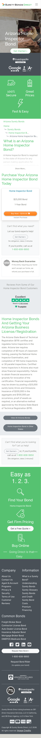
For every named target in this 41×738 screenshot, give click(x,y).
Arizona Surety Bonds (13, 121)
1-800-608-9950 (20, 249)
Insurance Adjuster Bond (14, 632)
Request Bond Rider (20, 661)
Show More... (20, 168)
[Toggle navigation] (36, 4)
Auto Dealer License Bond (14, 629)
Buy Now (19, 213)
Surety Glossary (30, 589)
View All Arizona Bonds (20, 418)
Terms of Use (8, 596)
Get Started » (20, 51)
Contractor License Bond (14, 625)
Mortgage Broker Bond (13, 635)
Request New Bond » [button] (20, 651)
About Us (6, 576)
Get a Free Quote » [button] (20, 528)
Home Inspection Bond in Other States (20, 427)
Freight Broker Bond (11, 622)
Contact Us (7, 579)
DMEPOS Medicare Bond (14, 639)
